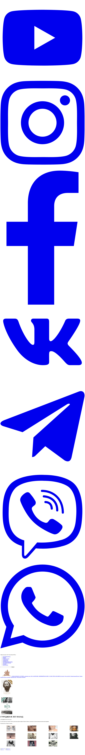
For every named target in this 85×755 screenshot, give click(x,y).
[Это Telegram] (42, 474)
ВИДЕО (24, 677)
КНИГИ (4, 657)
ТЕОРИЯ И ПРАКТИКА (8, 661)
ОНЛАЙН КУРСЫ (6, 656)
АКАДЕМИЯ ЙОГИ (7, 662)
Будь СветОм (67, 676)
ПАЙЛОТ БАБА (6, 658)
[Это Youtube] (42, 74)
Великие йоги (13, 677)
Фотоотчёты (19, 677)
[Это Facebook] (42, 304)
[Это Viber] (42, 558)
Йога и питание (7, 677)
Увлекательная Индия (74, 676)
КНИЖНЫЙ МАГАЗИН (44, 676)
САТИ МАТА (5, 659)
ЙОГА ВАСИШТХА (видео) (58, 676)
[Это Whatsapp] (42, 653)
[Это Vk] (42, 378)
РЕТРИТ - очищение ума (25, 676)
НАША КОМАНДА (16, 676)
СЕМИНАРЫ (5, 660)
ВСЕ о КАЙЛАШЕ (34, 676)
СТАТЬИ (4, 663)
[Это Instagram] (42, 170)
